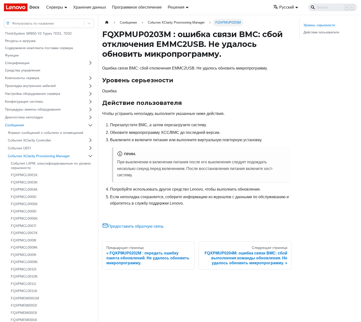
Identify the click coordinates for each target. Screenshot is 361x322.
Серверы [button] (54, 7)
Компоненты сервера (22, 78)
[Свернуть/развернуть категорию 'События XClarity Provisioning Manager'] (90, 156)
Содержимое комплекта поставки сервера (39, 48)
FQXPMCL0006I (23, 211)
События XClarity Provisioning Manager (39, 156)
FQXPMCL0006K (24, 218)
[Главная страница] (106, 22)
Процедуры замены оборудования (33, 109)
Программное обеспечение (137, 7)
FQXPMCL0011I (23, 284)
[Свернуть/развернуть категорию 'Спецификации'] (90, 63)
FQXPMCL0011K (24, 291)
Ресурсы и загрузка (20, 41)
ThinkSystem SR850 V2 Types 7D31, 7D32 (38, 33)
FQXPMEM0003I (24, 313)
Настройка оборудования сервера (32, 94)
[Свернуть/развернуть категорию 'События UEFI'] (90, 148)
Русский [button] (286, 7)
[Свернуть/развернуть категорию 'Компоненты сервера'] (90, 78)
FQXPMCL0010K (24, 276)
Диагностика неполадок (24, 117)
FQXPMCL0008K (24, 247)
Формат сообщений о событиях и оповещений (45, 133)
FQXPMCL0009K (24, 262)
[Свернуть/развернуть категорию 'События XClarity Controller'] (90, 140)
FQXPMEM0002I (24, 305)
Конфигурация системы (24, 101)
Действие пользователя (321, 32)
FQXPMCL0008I (23, 240)
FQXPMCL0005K (24, 204)
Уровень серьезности (319, 25)
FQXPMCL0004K (24, 189)
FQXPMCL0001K (24, 175)
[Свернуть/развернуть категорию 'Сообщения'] (90, 125)
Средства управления (22, 70)
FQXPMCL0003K (24, 182)
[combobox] (12, 23)
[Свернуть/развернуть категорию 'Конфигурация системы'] (90, 102)
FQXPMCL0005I (23, 197)
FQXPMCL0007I (23, 226)
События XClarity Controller (29, 140)
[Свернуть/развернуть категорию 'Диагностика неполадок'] (90, 117)
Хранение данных (89, 7)
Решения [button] (176, 7)
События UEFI (19, 148)
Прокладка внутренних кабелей (30, 86)
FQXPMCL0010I (23, 269)
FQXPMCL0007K (24, 233)
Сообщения (14, 125)
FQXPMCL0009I (23, 255)
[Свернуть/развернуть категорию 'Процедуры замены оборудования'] (90, 109)
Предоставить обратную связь (136, 226)
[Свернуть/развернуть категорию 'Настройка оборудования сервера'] (90, 94)
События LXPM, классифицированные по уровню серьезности (51, 165)
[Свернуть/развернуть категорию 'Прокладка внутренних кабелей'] (90, 86)
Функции (12, 55)
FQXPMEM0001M (25, 298)
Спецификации (17, 63)
